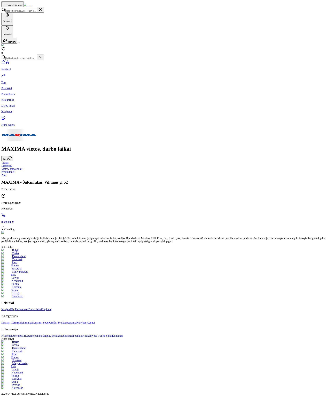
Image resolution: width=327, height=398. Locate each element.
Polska (15, 283)
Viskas (5, 162)
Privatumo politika (32, 335)
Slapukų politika (51, 335)
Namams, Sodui (40, 322)
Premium (11, 42)
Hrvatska (16, 268)
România (16, 287)
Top (13, 309)
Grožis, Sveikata (58, 322)
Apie (4, 175)
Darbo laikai (35, 309)
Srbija (14, 290)
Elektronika (26, 322)
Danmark (17, 259)
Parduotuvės (21, 309)
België (15, 250)
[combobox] (21, 11)
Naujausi (6, 309)
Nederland (17, 280)
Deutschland (19, 256)
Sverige (16, 293)
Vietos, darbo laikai (11, 168)
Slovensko (17, 296)
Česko (15, 253)
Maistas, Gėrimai (10, 322)
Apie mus (17, 335)
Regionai (46, 309)
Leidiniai (6, 165)
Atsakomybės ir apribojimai (97, 335)
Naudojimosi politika (71, 335)
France (15, 265)
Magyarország (20, 271)
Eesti (14, 262)
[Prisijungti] (18, 42)
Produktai (8, 171)
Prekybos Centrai (85, 322)
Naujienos (6, 335)
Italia (13, 274)
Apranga (71, 322)
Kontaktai (117, 335)
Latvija (15, 277)
